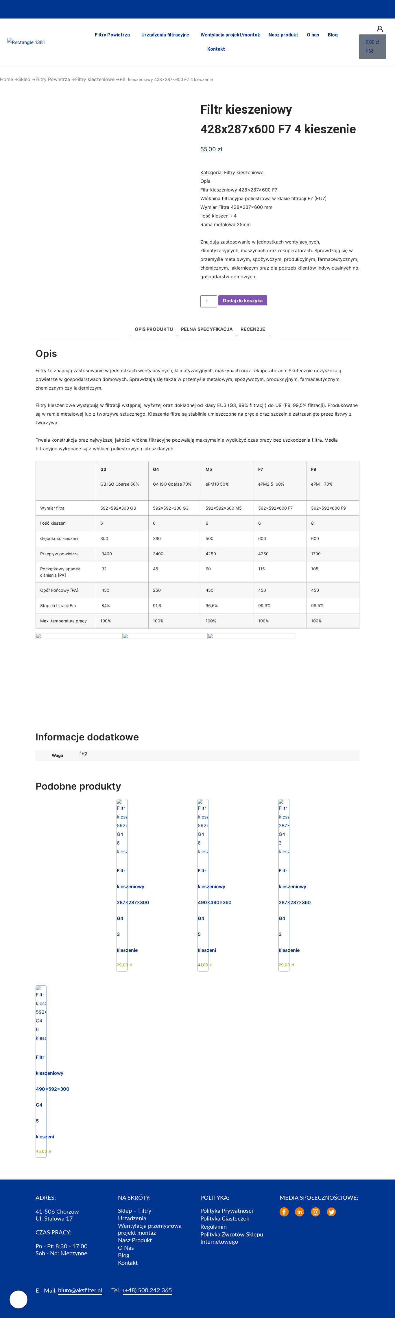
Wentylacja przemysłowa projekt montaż (150, 1229)
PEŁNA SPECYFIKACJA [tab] (207, 329)
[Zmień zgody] (18, 1299)
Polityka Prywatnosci (226, 1211)
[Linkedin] (299, 1211)
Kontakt (216, 49)
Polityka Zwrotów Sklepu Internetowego (231, 1238)
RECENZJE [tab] (253, 329)
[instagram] (315, 1211)
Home (6, 79)
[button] (114, 35)
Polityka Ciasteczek (224, 1219)
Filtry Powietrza (112, 35)
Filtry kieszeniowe (95, 79)
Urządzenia (132, 1218)
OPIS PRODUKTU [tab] (154, 329)
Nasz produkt (283, 35)
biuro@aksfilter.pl (80, 1290)
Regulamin (213, 1227)
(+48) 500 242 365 (147, 1290)
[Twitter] (331, 1211)
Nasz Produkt (135, 1240)
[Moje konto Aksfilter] (380, 29)
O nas (313, 35)
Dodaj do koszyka (243, 300)
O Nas (126, 1248)
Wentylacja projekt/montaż (230, 35)
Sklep (24, 79)
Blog (333, 35)
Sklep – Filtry (134, 1211)
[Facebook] (284, 1211)
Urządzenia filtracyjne (165, 35)
